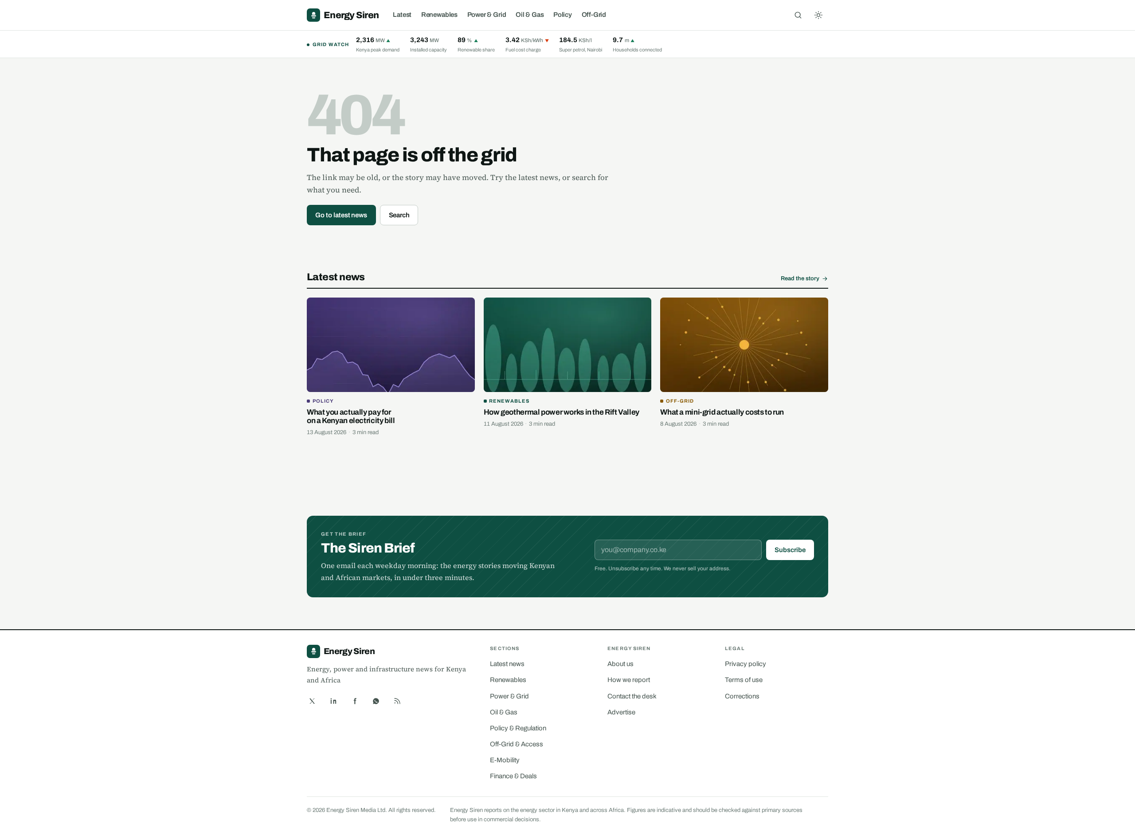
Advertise (621, 712)
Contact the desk (632, 696)
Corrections (742, 696)
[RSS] (397, 701)
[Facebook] (354, 701)
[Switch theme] (818, 15)
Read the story (800, 278)
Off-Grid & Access (516, 744)
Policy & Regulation (518, 728)
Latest (402, 14)
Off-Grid (594, 14)
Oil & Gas (530, 14)
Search (399, 215)
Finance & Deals (513, 776)
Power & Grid (486, 14)
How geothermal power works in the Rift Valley (561, 412)
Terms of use (744, 679)
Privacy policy (745, 663)
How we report (628, 679)
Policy (562, 14)
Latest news (507, 663)
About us (620, 663)
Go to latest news (341, 215)
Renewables (439, 14)
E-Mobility (505, 760)
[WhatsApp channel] (376, 701)
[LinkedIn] (333, 701)
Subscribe (790, 549)
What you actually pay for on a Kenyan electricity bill (351, 416)
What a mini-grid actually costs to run (722, 412)
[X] (312, 701)
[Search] (798, 15)
